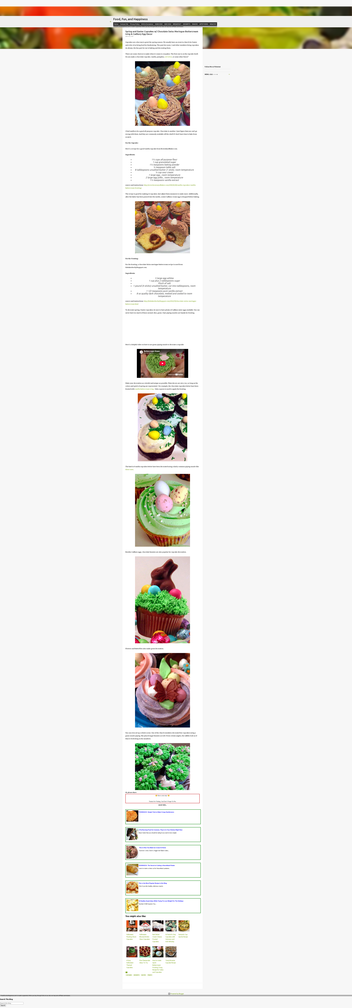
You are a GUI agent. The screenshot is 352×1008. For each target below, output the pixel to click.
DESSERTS (186, 24)
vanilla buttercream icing (144, 389)
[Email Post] (126, 973)
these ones (129, 469)
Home (116, 24)
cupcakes (129, 975)
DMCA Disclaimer (147, 24)
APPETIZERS (203, 24)
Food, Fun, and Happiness (130, 19)
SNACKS (195, 24)
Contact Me (124, 24)
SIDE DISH (167, 24)
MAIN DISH (159, 24)
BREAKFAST (177, 24)
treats (150, 975)
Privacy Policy (134, 24)
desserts (136, 975)
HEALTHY (213, 24)
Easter (143, 975)
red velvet (168, 57)
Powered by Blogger (177, 994)
